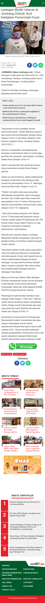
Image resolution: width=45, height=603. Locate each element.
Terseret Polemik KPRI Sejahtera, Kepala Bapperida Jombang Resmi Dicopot (33, 430)
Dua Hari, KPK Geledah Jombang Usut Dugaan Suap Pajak (25, 522)
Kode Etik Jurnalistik (32, 586)
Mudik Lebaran (7, 354)
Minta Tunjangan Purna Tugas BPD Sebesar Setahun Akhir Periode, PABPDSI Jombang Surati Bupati (33, 448)
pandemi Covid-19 (19, 354)
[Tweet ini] (35, 65)
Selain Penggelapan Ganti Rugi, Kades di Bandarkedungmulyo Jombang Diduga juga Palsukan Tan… (26, 557)
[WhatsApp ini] (40, 65)
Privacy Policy (8, 597)
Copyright (28, 590)
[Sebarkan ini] (29, 65)
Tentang (6, 573)
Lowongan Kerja (30, 580)
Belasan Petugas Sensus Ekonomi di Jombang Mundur (25, 511)
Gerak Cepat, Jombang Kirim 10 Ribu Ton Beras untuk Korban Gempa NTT (11, 392)
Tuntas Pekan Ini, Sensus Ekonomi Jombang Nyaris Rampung (10, 411)
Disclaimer (28, 594)
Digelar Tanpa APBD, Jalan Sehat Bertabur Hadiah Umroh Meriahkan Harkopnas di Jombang (11, 448)
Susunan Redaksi (9, 577)
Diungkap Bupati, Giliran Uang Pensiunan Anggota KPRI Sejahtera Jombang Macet (32, 392)
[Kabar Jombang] (22, 3)
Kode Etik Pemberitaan (12, 586)
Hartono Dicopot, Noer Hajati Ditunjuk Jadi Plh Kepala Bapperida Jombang (11, 430)
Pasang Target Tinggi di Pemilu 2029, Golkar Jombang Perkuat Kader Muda (33, 411)
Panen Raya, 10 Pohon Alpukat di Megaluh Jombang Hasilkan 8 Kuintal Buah (27, 545)
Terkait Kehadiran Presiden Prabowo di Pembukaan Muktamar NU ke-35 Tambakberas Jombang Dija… (25, 534)
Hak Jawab (6, 590)
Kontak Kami (28, 577)
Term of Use (7, 594)
